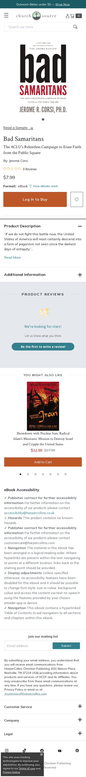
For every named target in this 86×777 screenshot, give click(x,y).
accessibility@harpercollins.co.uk (29, 513)
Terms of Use (27, 768)
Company (11, 720)
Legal (8, 734)
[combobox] (43, 26)
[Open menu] (6, 15)
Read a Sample (15, 128)
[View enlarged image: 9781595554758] (43, 77)
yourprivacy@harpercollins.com (25, 694)
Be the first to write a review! (43, 347)
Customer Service (18, 707)
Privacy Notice (11, 772)
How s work (45, 186)
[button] (43, 119)
